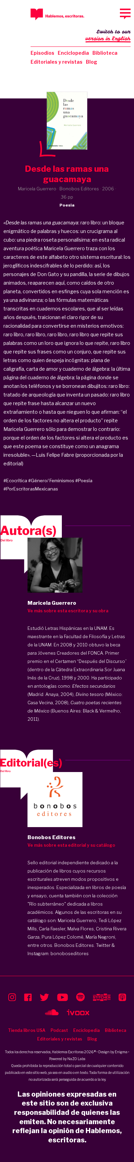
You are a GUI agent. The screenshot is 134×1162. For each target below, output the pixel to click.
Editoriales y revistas (56, 62)
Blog (91, 62)
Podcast (59, 1030)
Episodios (42, 53)
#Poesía (83, 480)
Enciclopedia (73, 53)
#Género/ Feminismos (51, 480)
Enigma (121, 1052)
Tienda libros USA (26, 1030)
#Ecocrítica (15, 480)
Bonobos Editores (74, 945)
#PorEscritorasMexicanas (30, 489)
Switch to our (108, 35)
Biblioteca (105, 53)
